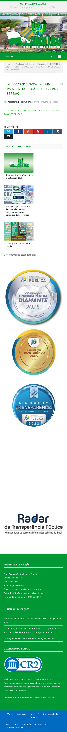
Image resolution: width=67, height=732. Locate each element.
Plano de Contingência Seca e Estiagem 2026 (19, 176)
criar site (23, 679)
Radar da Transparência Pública (38, 697)
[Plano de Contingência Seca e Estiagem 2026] (19, 163)
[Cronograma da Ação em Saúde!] (19, 231)
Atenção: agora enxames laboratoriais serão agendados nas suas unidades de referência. (34, 7)
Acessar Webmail (14, 727)
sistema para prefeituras (42, 679)
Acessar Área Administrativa (34, 724)
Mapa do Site (12, 724)
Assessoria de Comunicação (21, 102)
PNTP (16, 697)
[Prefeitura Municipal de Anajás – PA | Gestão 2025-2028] (33, 33)
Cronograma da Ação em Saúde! (19, 638)
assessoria (25, 683)
